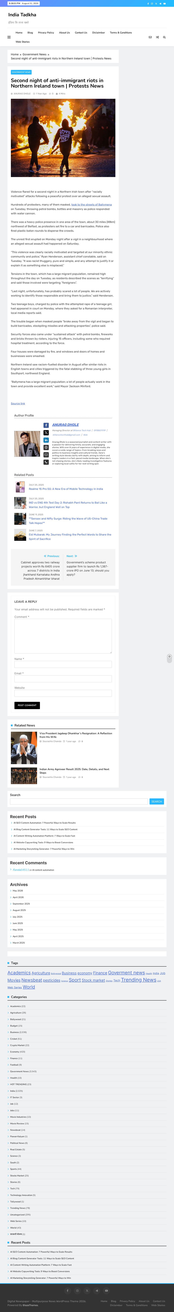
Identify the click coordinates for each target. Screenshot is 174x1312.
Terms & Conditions (121, 32)
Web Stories (23, 41)
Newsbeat (31, 980)
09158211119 (99, 430)
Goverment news (126, 972)
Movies (14, 980)
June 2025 (18, 923)
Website (19, 687)
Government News (21, 72)
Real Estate (16, 1149)
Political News (17, 1143)
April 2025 (18, 936)
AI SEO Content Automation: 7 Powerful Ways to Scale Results (45, 822)
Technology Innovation (21, 1195)
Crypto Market (17, 1045)
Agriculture (41, 973)
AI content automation (43, 870)
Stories (109, 981)
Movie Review (17, 1123)
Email (19, 673)
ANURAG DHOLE (22, 93)
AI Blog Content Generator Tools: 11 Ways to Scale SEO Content (45, 829)
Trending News (138, 980)
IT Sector (14, 1097)
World (29, 987)
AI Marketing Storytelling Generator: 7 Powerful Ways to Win (44, 849)
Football (14, 1064)
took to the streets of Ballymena (91, 204)
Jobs (12, 1110)
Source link (18, 403)
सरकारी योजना (16, 1234)
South (13, 1162)
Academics (19, 972)
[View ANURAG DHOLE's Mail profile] (46, 454)
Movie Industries (18, 1117)
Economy (14, 1051)
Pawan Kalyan (17, 1136)
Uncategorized (17, 1214)
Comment (21, 616)
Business (69, 973)
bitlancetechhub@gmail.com (66, 435)
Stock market (93, 980)
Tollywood (15, 1201)
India (156, 973)
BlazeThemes (30, 1305)
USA (159, 981)
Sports (13, 1169)
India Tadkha (22, 15)
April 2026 (18, 897)
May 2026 (18, 890)
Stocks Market (17, 1175)
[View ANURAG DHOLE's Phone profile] (46, 462)
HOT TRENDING (18, 1084)
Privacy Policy (46, 32)
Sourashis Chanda (52, 741)
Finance (100, 973)
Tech (116, 980)
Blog (30, 32)
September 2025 (21, 903)
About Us (64, 32)
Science (64, 981)
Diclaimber (98, 32)
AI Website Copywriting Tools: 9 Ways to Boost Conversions (43, 842)
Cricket (13, 1038)
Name (19, 659)
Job (162, 973)
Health (149, 973)
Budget (14, 1025)
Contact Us (81, 32)
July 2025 (17, 916)
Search (15, 795)
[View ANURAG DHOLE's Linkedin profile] (46, 440)
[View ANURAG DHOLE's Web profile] (46, 447)
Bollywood (56, 973)
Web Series (14, 987)
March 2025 (19, 942)
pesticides (51, 980)
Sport (75, 980)
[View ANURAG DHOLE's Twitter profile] (46, 432)
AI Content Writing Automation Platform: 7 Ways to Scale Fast (44, 835)
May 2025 (18, 929)
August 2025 (19, 910)
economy (84, 973)
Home (19, 32)
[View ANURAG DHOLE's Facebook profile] (46, 425)
